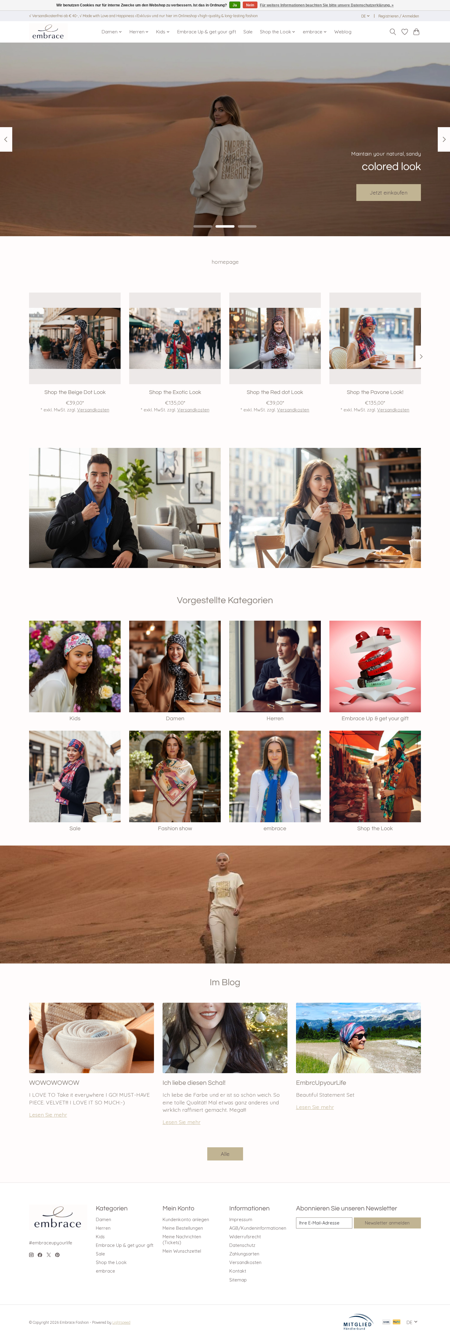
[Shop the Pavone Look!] (375, 338)
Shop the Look (375, 828)
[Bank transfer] (386, 1322)
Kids (75, 718)
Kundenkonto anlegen (186, 1219)
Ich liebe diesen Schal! (194, 1083)
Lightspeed (121, 1322)
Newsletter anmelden (387, 1223)
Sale (248, 32)
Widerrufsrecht (245, 1237)
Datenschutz (242, 1245)
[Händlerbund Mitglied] (358, 1328)
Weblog (342, 32)
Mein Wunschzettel (182, 1251)
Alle (225, 1153)
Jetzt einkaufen (388, 192)
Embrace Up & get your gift (206, 32)
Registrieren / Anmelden (398, 16)
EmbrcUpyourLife (321, 1083)
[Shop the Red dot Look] (275, 338)
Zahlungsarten (244, 1254)
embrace (275, 828)
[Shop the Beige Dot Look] (75, 338)
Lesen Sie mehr (48, 1114)
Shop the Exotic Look (175, 392)
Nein (250, 5)
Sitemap (238, 1280)
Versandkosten (93, 410)
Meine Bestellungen (183, 1228)
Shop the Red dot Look (275, 392)
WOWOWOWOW (54, 1083)
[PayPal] (397, 1322)
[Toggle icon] (392, 31)
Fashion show (175, 828)
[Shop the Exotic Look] (175, 338)
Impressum (240, 1219)
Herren (275, 718)
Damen (175, 718)
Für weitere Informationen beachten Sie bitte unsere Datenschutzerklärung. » (327, 5)
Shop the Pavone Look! (375, 392)
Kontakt (237, 1271)
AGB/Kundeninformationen (257, 1228)
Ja (235, 5)
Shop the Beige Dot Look (75, 392)
